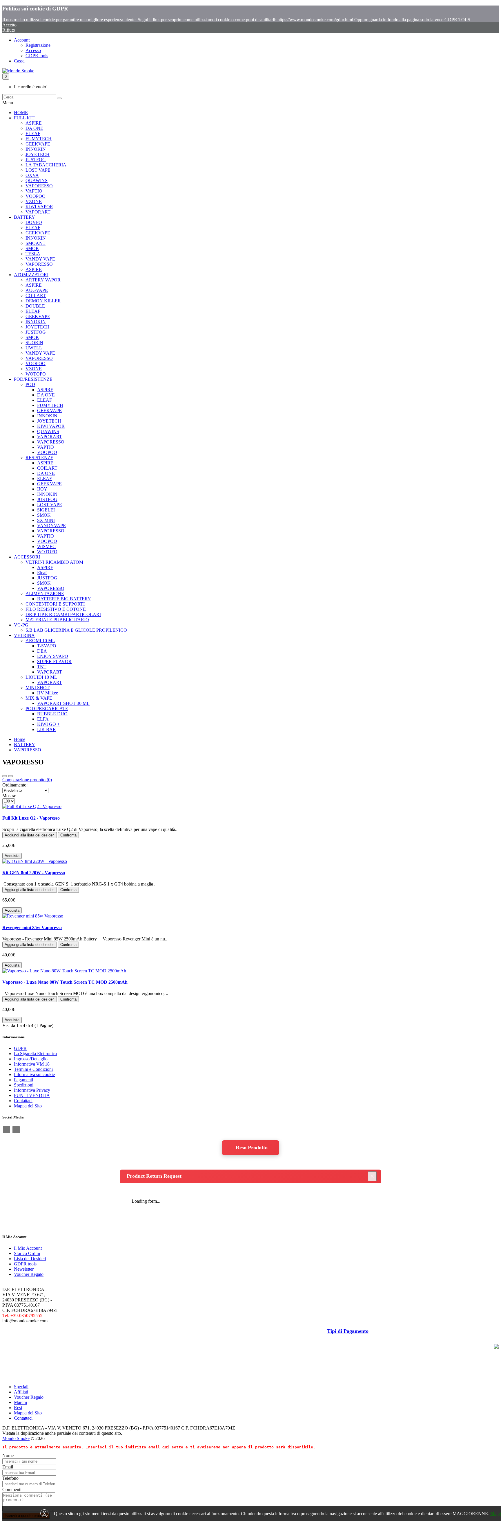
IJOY (42, 488)
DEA (42, 651)
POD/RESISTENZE (33, 379)
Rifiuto (8, 30)
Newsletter (24, 1269)
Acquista (12, 856)
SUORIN (34, 342)
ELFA (43, 718)
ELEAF (33, 133)
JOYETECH (38, 154)
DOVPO (34, 222)
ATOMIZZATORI (31, 274)
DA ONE (34, 128)
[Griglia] (10, 776)
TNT (41, 666)
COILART (36, 295)
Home (19, 739)
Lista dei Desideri (30, 1258)
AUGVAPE (37, 290)
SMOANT (36, 243)
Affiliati (21, 1391)
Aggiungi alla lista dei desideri (30, 835)
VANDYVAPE (51, 525)
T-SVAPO (46, 645)
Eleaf (42, 572)
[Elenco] (4, 776)
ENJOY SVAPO (52, 656)
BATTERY (24, 217)
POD (30, 384)
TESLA (33, 253)
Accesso (33, 50)
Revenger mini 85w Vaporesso (32, 927)
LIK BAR (46, 729)
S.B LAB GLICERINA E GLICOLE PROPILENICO (76, 630)
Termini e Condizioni (33, 1069)
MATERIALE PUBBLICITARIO (57, 619)
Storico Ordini (27, 1253)
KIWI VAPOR (39, 206)
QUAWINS (37, 180)
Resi (18, 1407)
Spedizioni (23, 1084)
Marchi (20, 1402)
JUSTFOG (36, 159)
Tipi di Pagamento (348, 1331)
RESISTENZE (39, 457)
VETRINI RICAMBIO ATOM (54, 562)
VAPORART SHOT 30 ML (63, 703)
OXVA (32, 175)
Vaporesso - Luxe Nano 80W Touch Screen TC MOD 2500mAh (65, 982)
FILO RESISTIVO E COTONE (56, 609)
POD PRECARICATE (47, 708)
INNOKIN (36, 149)
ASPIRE (34, 123)
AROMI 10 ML (40, 640)
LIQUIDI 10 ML (41, 677)
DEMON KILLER (43, 300)
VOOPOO (36, 196)
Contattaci (23, 1100)
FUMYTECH (39, 138)
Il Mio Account (28, 1248)
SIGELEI (46, 509)
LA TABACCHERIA (46, 164)
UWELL (34, 347)
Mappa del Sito (28, 1105)
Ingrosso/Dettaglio (31, 1058)
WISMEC (46, 546)
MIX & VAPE (39, 698)
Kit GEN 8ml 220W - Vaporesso (33, 872)
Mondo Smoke (16, 1438)
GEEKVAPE (38, 143)
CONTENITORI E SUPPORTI (55, 603)
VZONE (34, 201)
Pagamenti (23, 1079)
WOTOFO (36, 373)
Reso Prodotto (252, 1147)
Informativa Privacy (32, 1090)
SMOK (32, 248)
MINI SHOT (38, 687)
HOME (21, 112)
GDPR (20, 1048)
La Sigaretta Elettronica (35, 1053)
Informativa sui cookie (34, 1074)
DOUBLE (35, 306)
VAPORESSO (39, 185)
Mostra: (9, 795)
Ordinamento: (15, 784)
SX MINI (46, 520)
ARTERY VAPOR (43, 279)
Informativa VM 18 (32, 1064)
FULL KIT (24, 117)
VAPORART (38, 211)
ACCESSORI (27, 556)
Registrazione (38, 45)
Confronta (68, 835)
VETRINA (24, 635)
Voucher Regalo (28, 1274)
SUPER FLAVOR (54, 661)
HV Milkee (47, 692)
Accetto (9, 24)
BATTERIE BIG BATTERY (64, 598)
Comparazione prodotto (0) (27, 779)
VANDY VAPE (40, 258)
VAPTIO (34, 190)
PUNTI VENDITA (32, 1095)
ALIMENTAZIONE (45, 593)
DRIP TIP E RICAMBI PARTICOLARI (63, 614)
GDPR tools (37, 55)
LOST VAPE (38, 170)
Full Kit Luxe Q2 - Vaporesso (31, 818)
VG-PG (21, 624)
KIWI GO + (48, 724)
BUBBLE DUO (52, 713)
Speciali (21, 1386)
